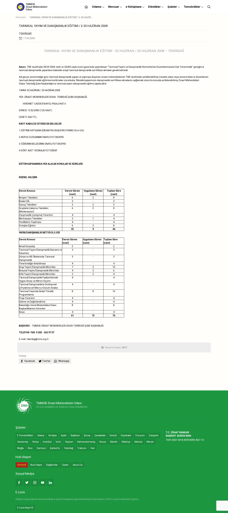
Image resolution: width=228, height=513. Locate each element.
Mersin (150, 441)
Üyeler (65, 465)
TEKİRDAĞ (25, 33)
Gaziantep (22, 441)
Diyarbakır (126, 435)
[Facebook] (19, 482)
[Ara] (208, 6)
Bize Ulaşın (36, 465)
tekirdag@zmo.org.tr (38, 339)
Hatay (35, 441)
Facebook (29, 361)
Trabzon (81, 448)
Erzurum (140, 435)
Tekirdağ (68, 448)
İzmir (58, 441)
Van (92, 448)
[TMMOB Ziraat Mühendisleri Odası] (24, 405)
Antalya (52, 435)
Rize (30, 448)
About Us (78, 465)
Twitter (46, 361)
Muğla (20, 448)
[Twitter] (26, 482)
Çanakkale (99, 435)
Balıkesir (75, 435)
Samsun (41, 448)
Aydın (64, 435)
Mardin (114, 441)
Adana (40, 435)
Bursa (87, 435)
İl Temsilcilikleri (25, 435)
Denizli (113, 435)
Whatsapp (63, 361)
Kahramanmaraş (86, 441)
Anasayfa (21, 17)
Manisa (138, 441)
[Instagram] (34, 482)
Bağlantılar (52, 465)
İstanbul (47, 441)
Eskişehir (154, 435)
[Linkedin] (50, 482)
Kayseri (69, 441)
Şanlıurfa (55, 448)
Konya (102, 441)
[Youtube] (42, 482)
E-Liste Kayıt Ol (25, 507)
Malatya (126, 441)
